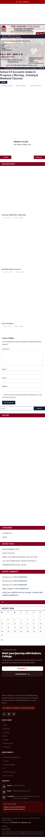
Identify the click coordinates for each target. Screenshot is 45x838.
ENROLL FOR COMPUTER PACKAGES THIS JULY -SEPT (20, 557)
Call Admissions (21, 674)
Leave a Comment (35, 85)
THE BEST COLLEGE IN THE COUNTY (7, 157)
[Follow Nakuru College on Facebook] (4, 714)
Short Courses (8, 776)
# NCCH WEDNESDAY (20, 577)
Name (4, 369)
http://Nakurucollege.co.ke (22, 144)
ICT (4, 768)
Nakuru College (20, 85)
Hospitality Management (11, 757)
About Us (6, 729)
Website (4, 386)
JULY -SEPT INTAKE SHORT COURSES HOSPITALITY (19, 561)
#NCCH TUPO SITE (8, 553)
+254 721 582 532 (23, 2)
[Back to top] (22, 833)
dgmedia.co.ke (26, 822)
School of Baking (7, 323)
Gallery (5, 740)
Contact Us (7, 747)
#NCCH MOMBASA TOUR (10, 549)
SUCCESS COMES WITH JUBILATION (14, 215)
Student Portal (8, 743)
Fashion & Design (9, 772)
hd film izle (5, 592)
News (5, 736)
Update (3, 82)
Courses (6, 732)
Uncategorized (7, 533)
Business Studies (9, 765)
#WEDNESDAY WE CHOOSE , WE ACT (14, 565)
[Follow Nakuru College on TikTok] (14, 714)
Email (4, 378)
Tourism (6, 761)
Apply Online (6, 829)
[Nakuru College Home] (22, 687)
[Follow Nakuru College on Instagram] (9, 714)
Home (5, 725)
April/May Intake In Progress (11, 269)
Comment (6, 349)
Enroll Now (21, 668)
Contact (4, 826)
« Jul (1, 640)
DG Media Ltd (15, 822)
